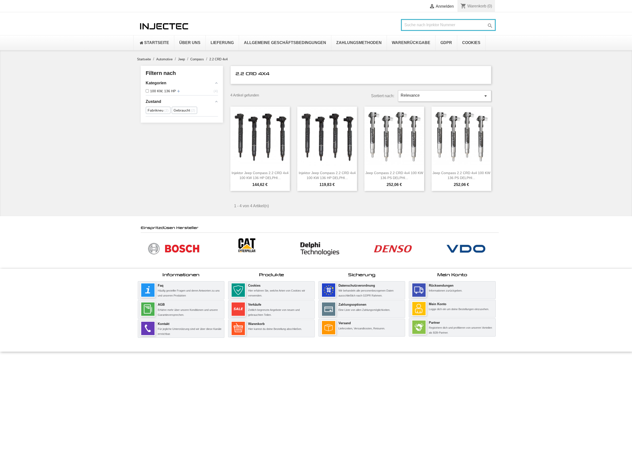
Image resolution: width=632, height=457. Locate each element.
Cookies (254, 285)
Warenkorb (256, 324)
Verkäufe (254, 304)
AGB (161, 304)
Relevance (445, 96)
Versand (344, 323)
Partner (434, 322)
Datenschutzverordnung (356, 285)
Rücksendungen (441, 285)
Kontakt (163, 324)
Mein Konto (437, 304)
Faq (160, 285)
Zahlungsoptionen (352, 304)
